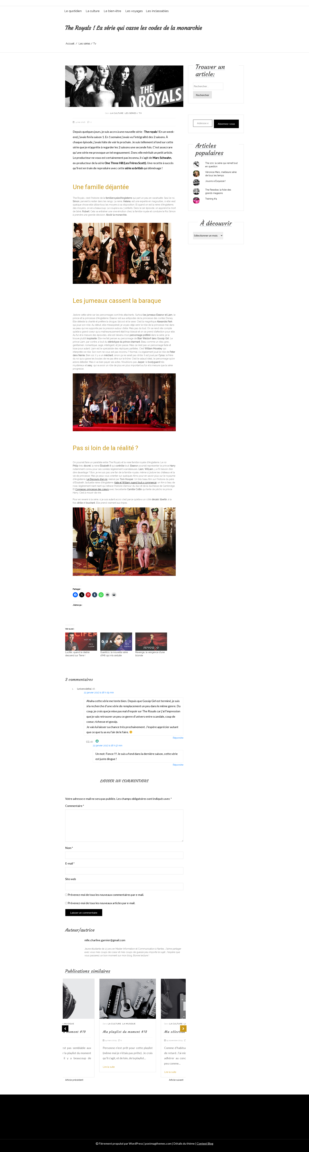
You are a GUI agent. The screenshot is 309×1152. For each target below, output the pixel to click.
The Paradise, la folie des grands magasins (218, 191)
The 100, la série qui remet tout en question (221, 165)
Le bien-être (112, 11)
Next (183, 1028)
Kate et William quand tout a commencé (135, 482)
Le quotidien (73, 11)
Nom (69, 848)
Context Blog (205, 1143)
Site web (70, 879)
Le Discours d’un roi (97, 479)
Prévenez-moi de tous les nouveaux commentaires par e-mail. (106, 894)
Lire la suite (74, 1067)
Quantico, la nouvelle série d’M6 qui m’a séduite (114, 654)
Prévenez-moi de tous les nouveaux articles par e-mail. (101, 903)
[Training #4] (196, 200)
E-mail (70, 863)
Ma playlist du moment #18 (91, 1032)
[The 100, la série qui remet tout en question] (196, 164)
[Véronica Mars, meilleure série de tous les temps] (196, 173)
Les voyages (134, 11)
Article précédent (74, 1080)
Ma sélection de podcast (150, 1032)
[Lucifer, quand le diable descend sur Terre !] (81, 642)
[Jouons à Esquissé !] (196, 182)
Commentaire (74, 805)
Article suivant (176, 1080)
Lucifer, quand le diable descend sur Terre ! (77, 654)
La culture (93, 11)
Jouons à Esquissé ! (215, 181)
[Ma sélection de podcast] (155, 999)
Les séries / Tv (133, 113)
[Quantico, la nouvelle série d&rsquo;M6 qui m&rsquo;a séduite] (116, 642)
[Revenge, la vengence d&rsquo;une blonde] (151, 642)
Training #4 (211, 198)
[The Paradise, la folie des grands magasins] (196, 191)
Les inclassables (157, 11)
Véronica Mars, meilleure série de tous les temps (221, 174)
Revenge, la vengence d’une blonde (150, 654)
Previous (65, 1028)
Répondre (178, 738)
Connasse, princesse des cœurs (92, 489)
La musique (94, 1024)
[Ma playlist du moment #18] (93, 999)
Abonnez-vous (226, 123)
